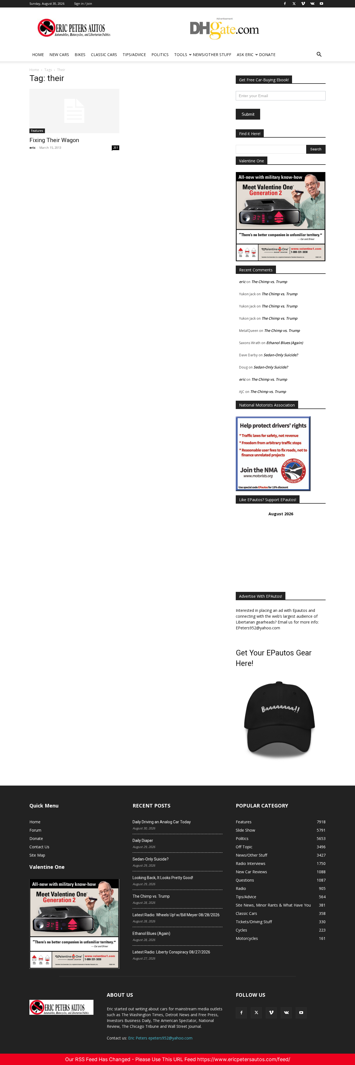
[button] (319, 55)
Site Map (37, 855)
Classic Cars (104, 54)
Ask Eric (245, 54)
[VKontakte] (286, 1012)
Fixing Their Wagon (54, 140)
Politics (160, 54)
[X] (256, 1012)
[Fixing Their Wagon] (74, 111)
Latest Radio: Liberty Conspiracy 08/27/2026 (171, 952)
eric (32, 147)
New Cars (59, 54)
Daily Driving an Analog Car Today (162, 822)
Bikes (80, 54)
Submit (248, 114)
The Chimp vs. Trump (269, 281)
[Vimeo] (271, 1012)
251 (115, 148)
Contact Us (39, 846)
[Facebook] (241, 1012)
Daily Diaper (143, 840)
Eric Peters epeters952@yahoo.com (160, 1038)
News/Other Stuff (212, 54)
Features (37, 131)
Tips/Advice (134, 54)
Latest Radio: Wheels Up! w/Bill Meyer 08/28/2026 (176, 915)
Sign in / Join (83, 3)
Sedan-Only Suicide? (280, 354)
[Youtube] (301, 1012)
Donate (267, 54)
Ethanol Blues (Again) (284, 342)
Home (38, 54)
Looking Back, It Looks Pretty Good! (163, 877)
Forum (35, 830)
